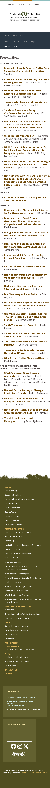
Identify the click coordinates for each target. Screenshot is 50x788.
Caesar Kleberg (11, 490)
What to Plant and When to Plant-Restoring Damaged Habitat (23, 92)
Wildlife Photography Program (17, 595)
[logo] (25, 16)
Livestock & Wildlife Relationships (18, 553)
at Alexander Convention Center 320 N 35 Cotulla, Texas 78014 (20, 703)
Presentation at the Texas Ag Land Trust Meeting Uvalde (27, 81)
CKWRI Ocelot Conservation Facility (18, 618)
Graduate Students (12, 520)
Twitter (26, 747)
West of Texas (10, 666)
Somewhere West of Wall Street (17, 661)
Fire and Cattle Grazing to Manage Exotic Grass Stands (23, 392)
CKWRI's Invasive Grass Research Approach (22, 374)
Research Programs (13, 36)
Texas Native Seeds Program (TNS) (19, 42)
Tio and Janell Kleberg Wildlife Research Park (22, 614)
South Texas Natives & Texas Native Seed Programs (24, 335)
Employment (11, 670)
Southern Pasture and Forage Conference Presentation (20, 112)
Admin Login (41, 773)
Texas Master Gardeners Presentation (25, 101)
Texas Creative (27, 773)
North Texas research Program (17, 574)
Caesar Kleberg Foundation (16, 495)
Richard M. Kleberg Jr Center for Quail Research (23, 578)
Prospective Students (13, 525)
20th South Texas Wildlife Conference (19, 649)
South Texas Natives (13, 582)
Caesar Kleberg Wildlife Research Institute (21, 499)
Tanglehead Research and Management (18, 420)
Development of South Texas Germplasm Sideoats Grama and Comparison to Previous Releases (22, 221)
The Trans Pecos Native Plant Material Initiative (25, 343)
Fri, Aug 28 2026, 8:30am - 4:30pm (21, 697)
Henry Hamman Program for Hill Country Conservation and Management (21, 568)
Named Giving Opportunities (16, 630)
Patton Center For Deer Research (18, 532)
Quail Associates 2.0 (13, 562)
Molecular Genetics (12, 558)
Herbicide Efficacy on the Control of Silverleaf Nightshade (24, 287)
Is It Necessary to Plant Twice (20, 294)
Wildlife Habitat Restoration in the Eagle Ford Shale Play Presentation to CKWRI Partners (27, 164)
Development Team (13, 508)
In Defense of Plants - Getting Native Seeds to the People (25, 199)
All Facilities (9, 610)
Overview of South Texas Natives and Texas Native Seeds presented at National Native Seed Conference (25, 124)
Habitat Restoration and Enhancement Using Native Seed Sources (25, 276)
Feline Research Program (15, 536)
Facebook (13, 747)
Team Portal (35, 4)
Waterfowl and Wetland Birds (16, 591)
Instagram (20, 747)
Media (7, 654)
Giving (8, 622)
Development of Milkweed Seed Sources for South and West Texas (26, 211)
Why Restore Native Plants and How (24, 358)
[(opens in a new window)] (19, 754)
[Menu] (44, 19)
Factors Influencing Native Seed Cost (25, 266)
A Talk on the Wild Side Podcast (17, 657)
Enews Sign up (16, 4)
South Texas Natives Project (20, 325)
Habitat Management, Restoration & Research (23, 545)
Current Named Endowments (16, 626)
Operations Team (12, 516)
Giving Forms (10, 639)
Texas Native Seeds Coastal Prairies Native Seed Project (24, 351)
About (8, 487)
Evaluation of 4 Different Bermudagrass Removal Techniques (26, 257)
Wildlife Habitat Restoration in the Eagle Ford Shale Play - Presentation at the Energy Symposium (27, 150)
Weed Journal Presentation (19, 135)
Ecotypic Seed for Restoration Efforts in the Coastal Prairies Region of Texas (26, 234)
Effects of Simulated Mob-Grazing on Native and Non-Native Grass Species (25, 245)
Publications (11, 643)
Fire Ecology (9, 541)
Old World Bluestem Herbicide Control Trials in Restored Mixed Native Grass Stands (25, 316)
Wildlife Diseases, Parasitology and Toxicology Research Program (23, 601)
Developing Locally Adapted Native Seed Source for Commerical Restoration (26, 70)
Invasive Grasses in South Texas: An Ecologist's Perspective (24, 400)
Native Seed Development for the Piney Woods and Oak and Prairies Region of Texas (26, 305)
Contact (9, 673)
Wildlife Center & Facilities (18, 606)
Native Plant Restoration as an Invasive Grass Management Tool (26, 411)
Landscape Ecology (12, 549)
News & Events (12, 646)
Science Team (10, 512)
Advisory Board (11, 503)
